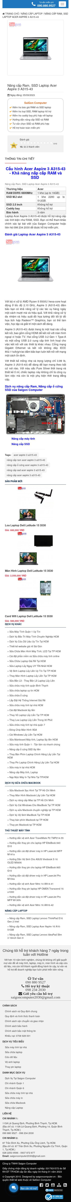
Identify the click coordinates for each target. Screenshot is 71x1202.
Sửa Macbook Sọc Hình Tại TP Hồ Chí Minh (32, 790)
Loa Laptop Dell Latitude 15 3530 (25, 525)
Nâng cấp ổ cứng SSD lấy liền (25, 749)
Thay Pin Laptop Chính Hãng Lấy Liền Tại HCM (34, 762)
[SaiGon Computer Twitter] (47, 1185)
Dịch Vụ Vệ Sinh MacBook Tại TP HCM (29, 814)
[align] (59, 1185)
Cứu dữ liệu (11, 1057)
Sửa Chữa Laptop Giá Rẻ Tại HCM (27, 661)
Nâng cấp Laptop (14, 1107)
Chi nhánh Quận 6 (14, 1088)
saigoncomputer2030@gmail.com (35, 997)
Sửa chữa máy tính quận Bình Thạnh (28, 685)
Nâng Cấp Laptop (31, 13)
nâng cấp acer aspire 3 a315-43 (23, 475)
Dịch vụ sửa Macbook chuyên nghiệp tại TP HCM (35, 810)
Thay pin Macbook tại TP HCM (25, 824)
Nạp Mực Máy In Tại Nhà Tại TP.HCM (29, 777)
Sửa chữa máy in (14, 1097)
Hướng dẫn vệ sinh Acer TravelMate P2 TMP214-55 (36, 838)
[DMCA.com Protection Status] (54, 1190)
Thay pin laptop (13, 1066)
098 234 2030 (35, 990)
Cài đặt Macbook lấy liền (22, 710)
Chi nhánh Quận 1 (14, 1083)
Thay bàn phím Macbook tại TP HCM (28, 819)
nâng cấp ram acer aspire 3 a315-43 (26, 460)
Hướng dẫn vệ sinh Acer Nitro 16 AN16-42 (31, 905)
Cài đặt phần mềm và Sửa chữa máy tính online (34, 656)
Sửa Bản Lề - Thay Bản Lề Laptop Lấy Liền (32, 680)
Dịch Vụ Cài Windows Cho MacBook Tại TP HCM (34, 805)
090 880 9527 (35, 982)
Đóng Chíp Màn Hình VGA (23, 729)
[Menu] (62, 4)
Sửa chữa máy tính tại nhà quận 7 (27, 724)
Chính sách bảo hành (16, 1026)
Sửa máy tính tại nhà (16, 1047)
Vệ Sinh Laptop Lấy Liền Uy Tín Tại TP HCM (32, 670)
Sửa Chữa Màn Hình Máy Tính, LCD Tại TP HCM (35, 651)
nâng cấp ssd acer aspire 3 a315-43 (26, 470)
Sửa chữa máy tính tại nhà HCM (26, 705)
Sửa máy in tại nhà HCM (22, 767)
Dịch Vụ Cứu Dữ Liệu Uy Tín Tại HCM (29, 641)
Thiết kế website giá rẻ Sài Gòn (25, 646)
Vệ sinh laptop (12, 1062)
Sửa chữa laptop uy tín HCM (24, 690)
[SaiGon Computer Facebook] (42, 1185)
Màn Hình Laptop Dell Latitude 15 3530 (29, 571)
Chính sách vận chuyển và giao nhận (24, 1021)
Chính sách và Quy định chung (21, 1011)
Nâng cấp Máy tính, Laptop (23, 772)
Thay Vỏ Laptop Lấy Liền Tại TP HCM (29, 715)
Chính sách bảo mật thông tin (20, 1030)
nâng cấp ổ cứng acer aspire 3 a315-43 (27, 465)
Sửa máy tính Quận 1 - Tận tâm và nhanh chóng (34, 744)
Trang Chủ (12, 13)
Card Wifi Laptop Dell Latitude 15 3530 (29, 616)
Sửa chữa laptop (13, 1052)
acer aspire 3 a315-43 (25, 454)
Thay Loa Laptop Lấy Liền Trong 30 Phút (30, 719)
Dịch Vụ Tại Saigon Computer (20, 1078)
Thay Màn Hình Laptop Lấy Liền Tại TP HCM (32, 675)
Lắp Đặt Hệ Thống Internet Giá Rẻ (27, 700)
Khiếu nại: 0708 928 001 (18, 1035)
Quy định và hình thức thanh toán (22, 1016)
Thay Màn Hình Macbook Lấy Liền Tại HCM (32, 795)
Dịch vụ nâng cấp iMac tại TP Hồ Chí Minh (31, 800)
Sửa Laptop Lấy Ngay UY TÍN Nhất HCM (30, 666)
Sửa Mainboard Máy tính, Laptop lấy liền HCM (33, 739)
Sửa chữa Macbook (15, 1102)
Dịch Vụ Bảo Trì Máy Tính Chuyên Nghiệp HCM (34, 636)
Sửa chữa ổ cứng (18, 695)
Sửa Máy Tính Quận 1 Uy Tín (24, 631)
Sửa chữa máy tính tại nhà (19, 1093)
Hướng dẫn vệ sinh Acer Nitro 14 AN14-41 (31, 883)
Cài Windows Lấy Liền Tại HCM (25, 734)
